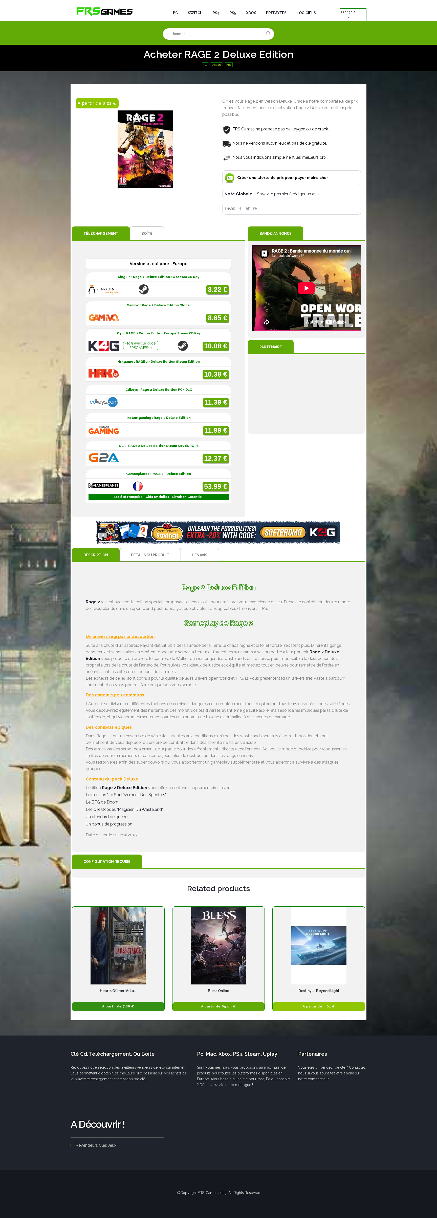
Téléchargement (100, 234)
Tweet (247, 208)
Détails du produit (150, 555)
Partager (240, 208)
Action (216, 64)
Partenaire (270, 347)
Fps (228, 64)
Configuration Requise (106, 862)
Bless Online (218, 991)
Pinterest (255, 208)
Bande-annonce (275, 234)
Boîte (146, 234)
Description (95, 555)
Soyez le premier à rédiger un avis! (288, 194)
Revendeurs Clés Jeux (96, 1145)
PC (205, 64)
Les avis (199, 555)
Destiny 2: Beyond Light (318, 991)
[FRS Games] (105, 11)
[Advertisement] (306, 394)
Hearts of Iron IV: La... (118, 991)
